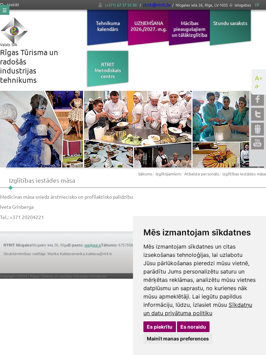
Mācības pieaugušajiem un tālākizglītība (189, 29)
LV (257, 4)
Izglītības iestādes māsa (244, 173)
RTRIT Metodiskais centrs (108, 70)
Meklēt (12, 4)
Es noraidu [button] (193, 327)
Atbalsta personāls (201, 173)
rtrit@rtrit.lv (156, 4)
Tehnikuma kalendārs (108, 26)
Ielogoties (242, 5)
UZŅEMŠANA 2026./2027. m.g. (149, 26)
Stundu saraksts (230, 23)
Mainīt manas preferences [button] (178, 338)
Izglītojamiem (168, 173)
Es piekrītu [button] (159, 327)
